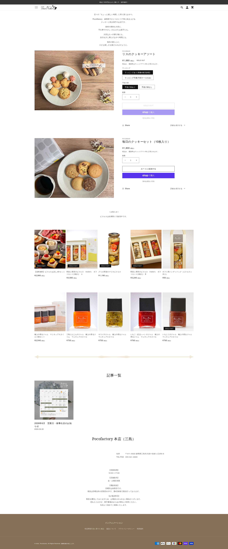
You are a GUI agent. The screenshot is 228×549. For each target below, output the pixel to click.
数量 (124, 92)
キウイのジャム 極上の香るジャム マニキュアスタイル (113, 335)
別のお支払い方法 (148, 181)
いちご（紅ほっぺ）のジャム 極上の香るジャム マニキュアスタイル (145, 335)
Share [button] (127, 125)
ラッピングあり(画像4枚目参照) (137, 72)
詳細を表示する (176, 125)
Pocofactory (43, 543)
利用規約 (140, 529)
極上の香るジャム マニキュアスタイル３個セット (49, 335)
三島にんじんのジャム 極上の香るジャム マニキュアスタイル (81, 335)
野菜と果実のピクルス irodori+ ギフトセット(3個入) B (146, 273)
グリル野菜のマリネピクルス (109, 272)
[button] (36, 7)
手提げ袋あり (130, 87)
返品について (111, 529)
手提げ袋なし (147, 87)
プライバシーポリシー (126, 529)
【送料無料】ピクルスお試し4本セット (49, 272)
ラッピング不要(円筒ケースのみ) (138, 78)
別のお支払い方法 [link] (148, 118)
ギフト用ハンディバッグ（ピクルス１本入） (177, 273)
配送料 (131, 64)
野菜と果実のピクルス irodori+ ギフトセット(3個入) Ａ (81, 273)
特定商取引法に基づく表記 (94, 529)
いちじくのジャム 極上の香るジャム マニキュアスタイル (178, 335)
